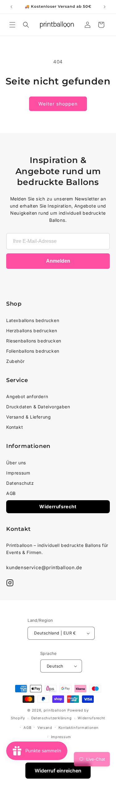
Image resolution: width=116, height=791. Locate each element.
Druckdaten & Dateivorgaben (38, 406)
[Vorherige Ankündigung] (11, 7)
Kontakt (14, 427)
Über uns (16, 462)
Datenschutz (20, 483)
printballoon (55, 710)
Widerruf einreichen (58, 770)
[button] (12, 25)
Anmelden (58, 261)
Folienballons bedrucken (32, 351)
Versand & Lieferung (28, 416)
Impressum (18, 472)
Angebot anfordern (27, 396)
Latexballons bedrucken (32, 320)
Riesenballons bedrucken (33, 340)
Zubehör (15, 361)
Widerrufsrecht (57, 506)
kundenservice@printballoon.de (44, 567)
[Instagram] (10, 583)
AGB (11, 493)
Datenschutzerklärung (51, 718)
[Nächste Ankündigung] (104, 7)
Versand (44, 727)
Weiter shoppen (58, 104)
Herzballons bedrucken (31, 330)
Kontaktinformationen (78, 727)
